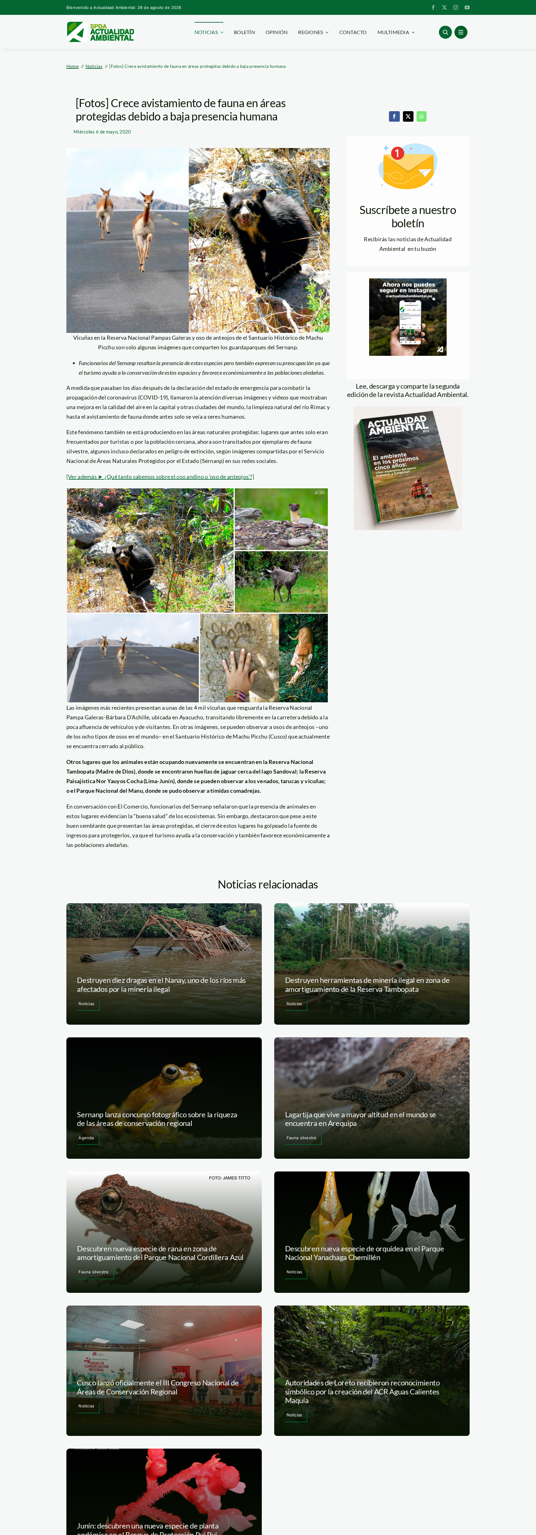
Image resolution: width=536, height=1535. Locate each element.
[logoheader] (100, 23)
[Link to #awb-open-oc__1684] (460, 32)
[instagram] (455, 7)
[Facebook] (394, 116)
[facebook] (433, 7)
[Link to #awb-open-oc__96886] (445, 32)
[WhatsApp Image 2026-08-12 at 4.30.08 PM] (408, 409)
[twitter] (444, 7)
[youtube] (467, 7)
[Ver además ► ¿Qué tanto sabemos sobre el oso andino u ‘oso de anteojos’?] (160, 476)
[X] (408, 116)
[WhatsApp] (421, 116)
